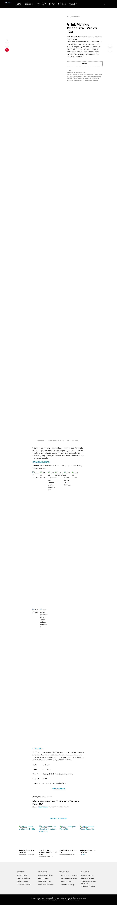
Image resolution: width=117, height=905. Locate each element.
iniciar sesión (43, 807)
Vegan (71, 78)
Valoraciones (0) (73, 441)
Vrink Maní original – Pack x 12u (68, 851)
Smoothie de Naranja (67, 885)
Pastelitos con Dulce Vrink (69, 876)
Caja (68, 76)
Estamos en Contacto (87, 878)
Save (7, 50)
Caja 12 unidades (75, 16)
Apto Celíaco (89, 74)
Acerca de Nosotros (62, 4)
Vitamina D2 (89, 80)
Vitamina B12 (70, 80)
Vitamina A (96, 78)
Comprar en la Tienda (41, 4)
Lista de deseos (43, 878)
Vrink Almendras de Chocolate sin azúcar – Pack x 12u (47, 852)
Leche (81, 76)
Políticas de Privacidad (88, 886)
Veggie (91, 78)
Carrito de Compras (44, 881)
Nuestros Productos (29, 4)
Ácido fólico (76, 74)
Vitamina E (95, 80)
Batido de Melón (66, 882)
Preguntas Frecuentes (73, 4)
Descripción (41, 441)
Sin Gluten (96, 76)
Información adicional (56, 441)
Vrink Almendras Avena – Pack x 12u (87, 851)
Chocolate (77, 76)
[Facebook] (7, 41)
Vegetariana (86, 78)
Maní (84, 72)
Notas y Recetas (52, 4)
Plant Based (90, 76)
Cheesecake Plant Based (69, 879)
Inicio (68, 16)
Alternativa (83, 74)
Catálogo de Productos (45, 875)
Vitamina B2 (77, 80)
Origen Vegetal (19, 4)
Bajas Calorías (98, 74)
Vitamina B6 (83, 80)
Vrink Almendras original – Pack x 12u (27, 851)
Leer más (83, 854)
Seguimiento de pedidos (46, 884)
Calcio (72, 76)
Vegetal (80, 78)
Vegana (76, 78)
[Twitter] (7, 45)
